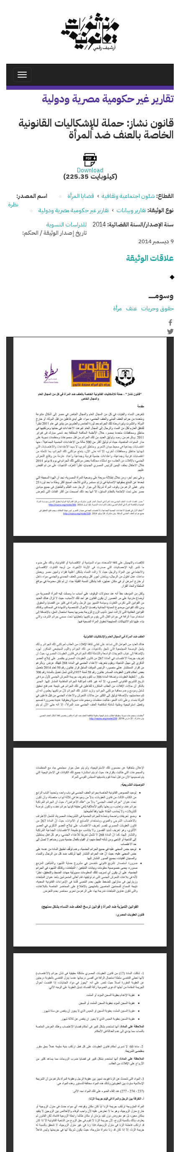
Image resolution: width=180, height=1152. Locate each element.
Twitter (170, 331)
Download (90, 171)
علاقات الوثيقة (150, 258)
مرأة (117, 308)
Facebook (170, 322)
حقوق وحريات (157, 308)
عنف (131, 308)
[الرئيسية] (90, 32)
